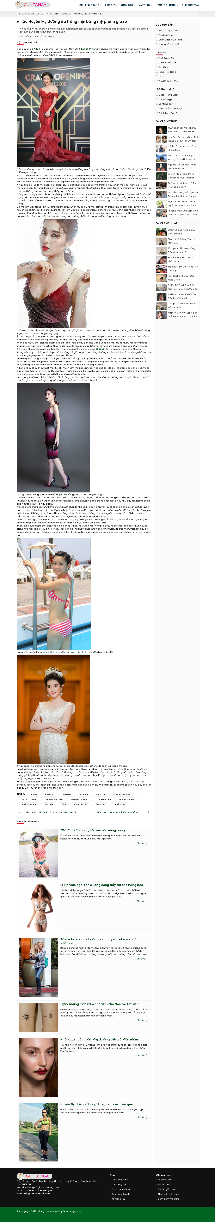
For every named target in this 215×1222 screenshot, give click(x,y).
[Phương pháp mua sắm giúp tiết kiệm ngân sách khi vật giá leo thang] (161, 213)
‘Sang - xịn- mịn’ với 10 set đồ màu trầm (182, 306)
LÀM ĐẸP (110, 5)
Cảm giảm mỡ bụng (169, 1199)
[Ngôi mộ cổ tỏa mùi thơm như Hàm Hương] (161, 168)
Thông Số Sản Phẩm (170, 44)
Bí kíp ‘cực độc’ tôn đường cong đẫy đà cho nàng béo (101, 885)
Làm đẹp (40, 14)
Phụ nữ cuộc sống (169, 81)
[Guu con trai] (32, 5)
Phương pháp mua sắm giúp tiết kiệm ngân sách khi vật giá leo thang (183, 215)
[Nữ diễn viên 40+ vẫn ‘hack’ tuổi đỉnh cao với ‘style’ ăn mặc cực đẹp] (161, 315)
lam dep (49, 804)
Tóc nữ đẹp (165, 99)
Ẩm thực (164, 67)
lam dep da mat (29, 804)
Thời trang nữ (166, 58)
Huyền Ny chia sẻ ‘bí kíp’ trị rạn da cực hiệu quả (96, 1104)
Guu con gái (28, 14)
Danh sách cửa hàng (171, 40)
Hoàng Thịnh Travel (169, 31)
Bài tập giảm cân (167, 1189)
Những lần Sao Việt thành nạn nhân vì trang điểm (182, 130)
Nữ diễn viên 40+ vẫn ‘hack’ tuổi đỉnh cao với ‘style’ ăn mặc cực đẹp (182, 317)
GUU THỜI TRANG (89, 5)
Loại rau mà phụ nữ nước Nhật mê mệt (181, 278)
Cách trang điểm (169, 95)
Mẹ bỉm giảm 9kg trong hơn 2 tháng (183, 269)
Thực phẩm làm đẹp (170, 109)
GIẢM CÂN (127, 5)
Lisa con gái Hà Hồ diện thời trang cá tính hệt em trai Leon (183, 141)
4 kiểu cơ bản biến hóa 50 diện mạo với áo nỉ (182, 297)
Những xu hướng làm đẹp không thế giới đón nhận (99, 1039)
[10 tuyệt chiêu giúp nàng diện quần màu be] (161, 254)
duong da (100, 804)
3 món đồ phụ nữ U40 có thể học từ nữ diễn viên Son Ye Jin (183, 289)
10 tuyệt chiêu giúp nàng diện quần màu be (181, 250)
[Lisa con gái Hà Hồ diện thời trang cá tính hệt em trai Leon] (161, 139)
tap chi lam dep (29, 799)
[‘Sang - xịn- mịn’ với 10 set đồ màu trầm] (161, 308)
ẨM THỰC (144, 5)
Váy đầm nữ (164, 1180)
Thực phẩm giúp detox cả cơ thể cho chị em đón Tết (51, 812)
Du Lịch (162, 76)
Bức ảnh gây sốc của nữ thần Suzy (181, 260)
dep (64, 804)
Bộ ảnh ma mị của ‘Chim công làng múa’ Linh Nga (181, 176)
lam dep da (119, 804)
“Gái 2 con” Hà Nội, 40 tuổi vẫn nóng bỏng (117, 812)
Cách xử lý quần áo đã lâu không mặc (182, 148)
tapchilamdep (126, 799)
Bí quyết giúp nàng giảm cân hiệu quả (181, 232)
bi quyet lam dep (79, 799)
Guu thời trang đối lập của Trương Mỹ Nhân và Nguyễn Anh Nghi (183, 196)
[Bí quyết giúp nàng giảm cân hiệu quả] (161, 235)
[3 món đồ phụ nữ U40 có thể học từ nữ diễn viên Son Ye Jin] (161, 291)
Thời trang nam (119, 1180)
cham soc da (80, 804)
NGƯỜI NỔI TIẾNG (166, 5)
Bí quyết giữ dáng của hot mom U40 (182, 241)
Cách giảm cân (168, 63)
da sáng (83, 794)
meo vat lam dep (54, 799)
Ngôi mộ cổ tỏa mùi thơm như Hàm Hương (182, 167)
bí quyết (100, 349)
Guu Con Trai (190, 5)
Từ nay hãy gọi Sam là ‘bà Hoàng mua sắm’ (182, 185)
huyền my (87, 49)
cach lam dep (104, 799)
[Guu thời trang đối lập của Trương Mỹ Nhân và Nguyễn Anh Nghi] (161, 194)
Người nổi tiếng (167, 72)
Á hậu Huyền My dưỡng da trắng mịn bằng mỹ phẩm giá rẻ (74, 14)
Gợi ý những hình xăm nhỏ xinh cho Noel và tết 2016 (99, 1004)
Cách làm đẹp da (169, 113)
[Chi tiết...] (141, 843)
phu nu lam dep (122, 794)
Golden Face (166, 35)
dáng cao (101, 794)
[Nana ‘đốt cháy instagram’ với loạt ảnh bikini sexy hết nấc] (161, 161)
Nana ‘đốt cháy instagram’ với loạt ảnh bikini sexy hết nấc (182, 159)
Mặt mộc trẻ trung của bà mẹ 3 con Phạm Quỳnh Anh (182, 204)
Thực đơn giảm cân (168, 1194)
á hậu (34, 49)
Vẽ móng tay (166, 104)
